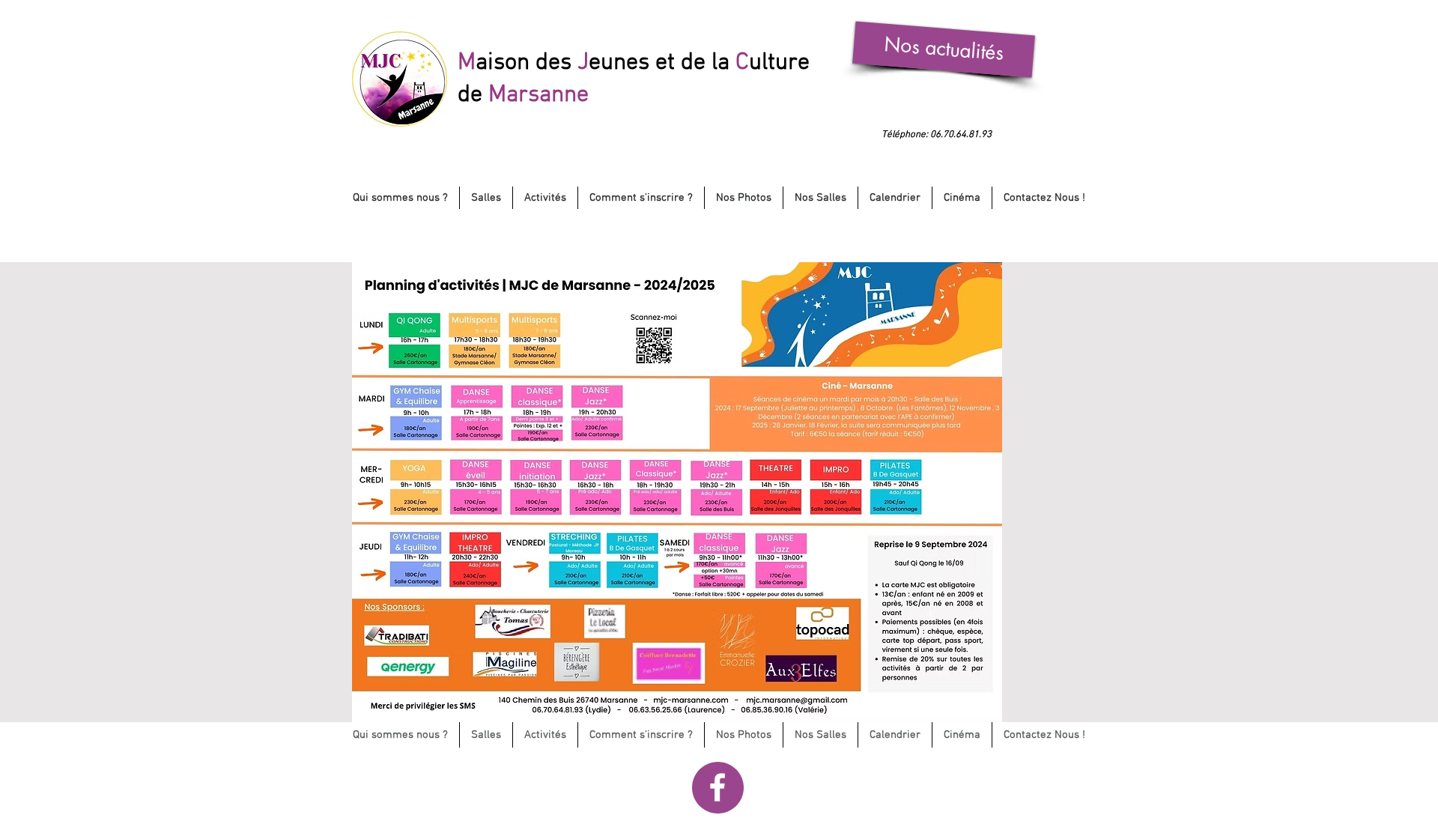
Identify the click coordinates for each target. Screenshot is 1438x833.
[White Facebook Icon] (717, 787)
